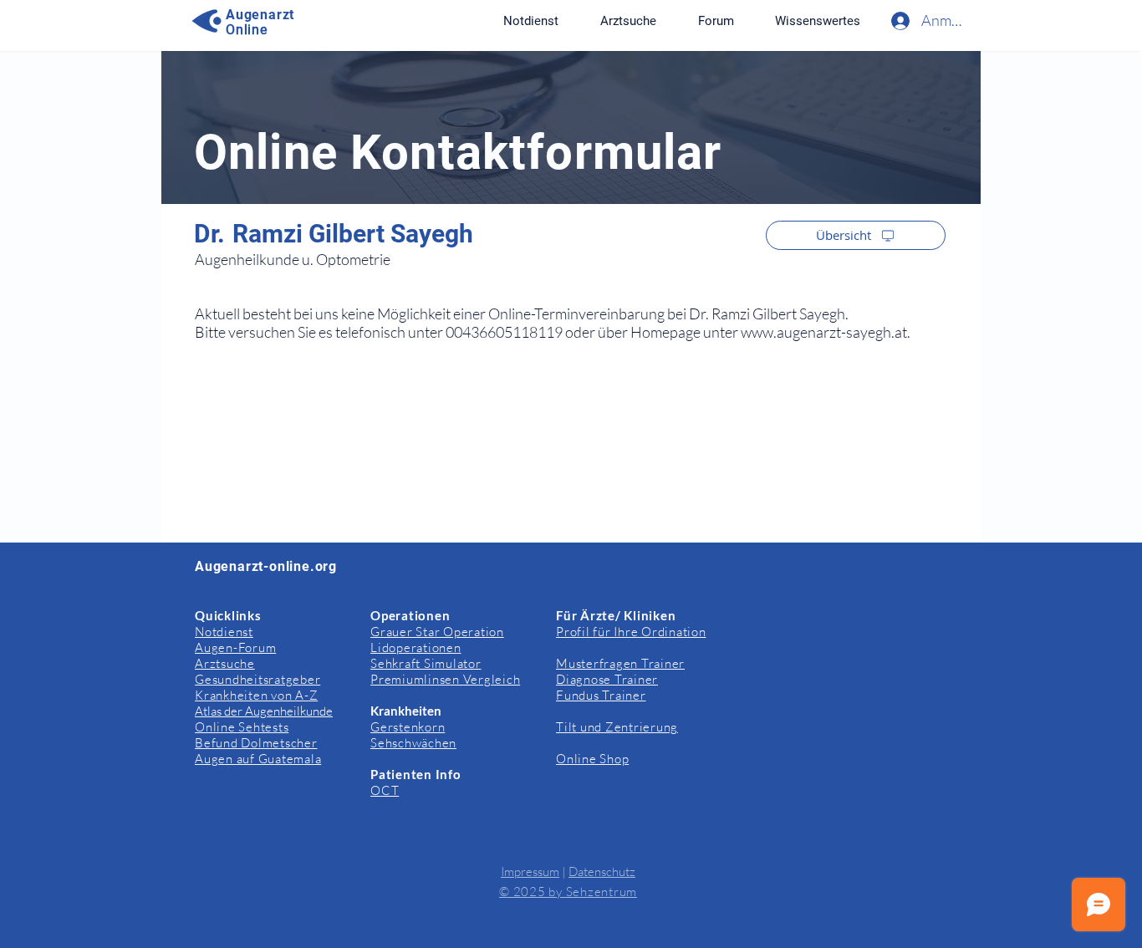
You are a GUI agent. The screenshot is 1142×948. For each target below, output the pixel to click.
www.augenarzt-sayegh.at (824, 332)
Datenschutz (601, 871)
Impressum (530, 871)
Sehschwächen (413, 743)
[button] (817, 21)
